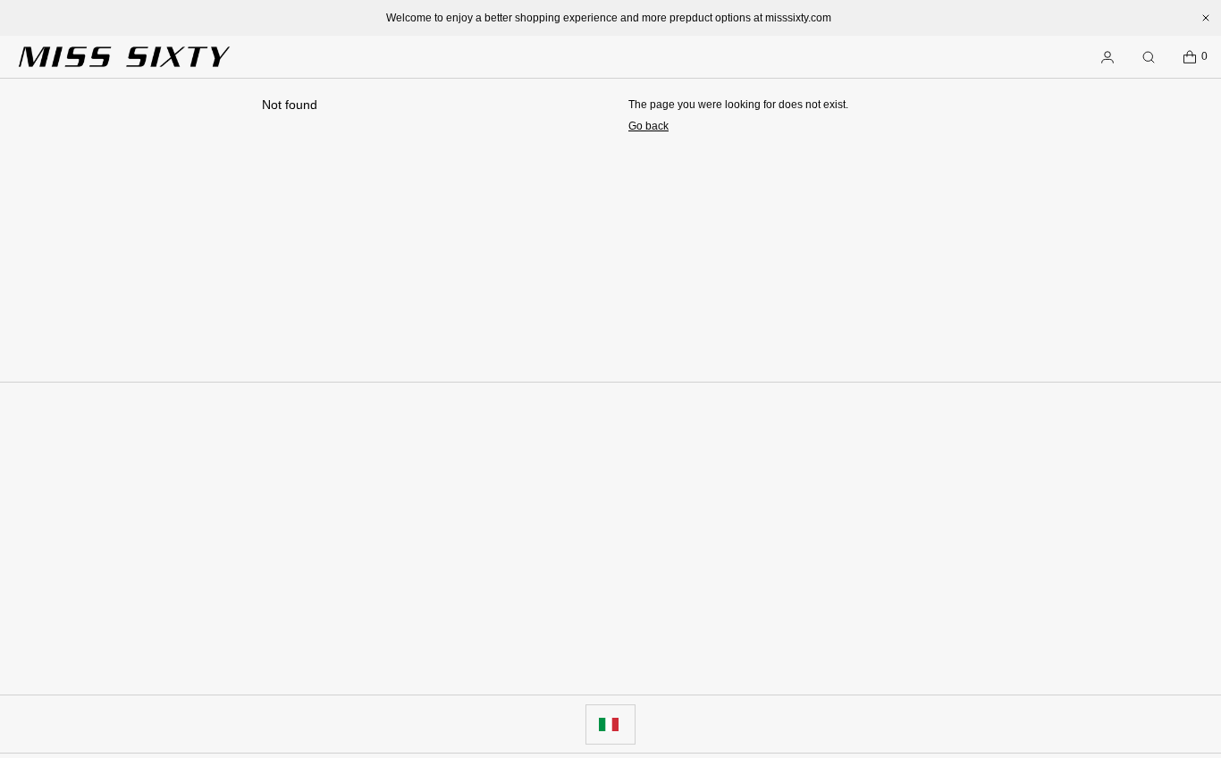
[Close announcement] (1206, 17)
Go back (648, 126)
